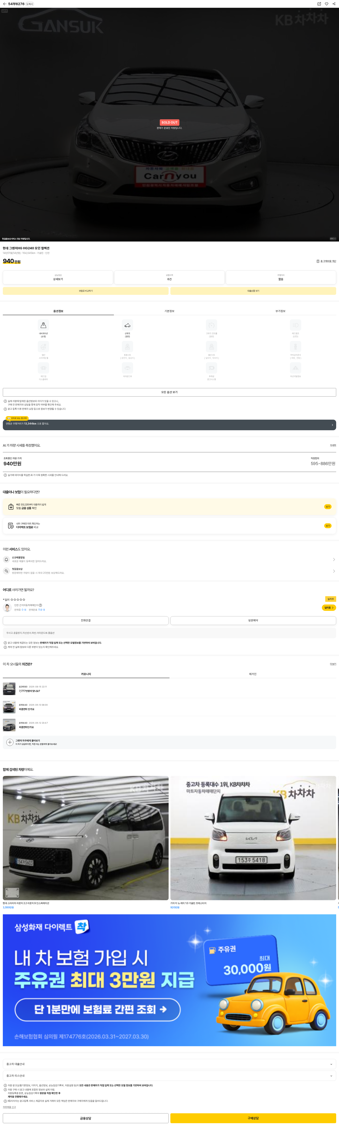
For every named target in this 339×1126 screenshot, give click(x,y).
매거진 (253, 674)
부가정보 (281, 311)
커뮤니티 (86, 674)
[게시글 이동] (169, 689)
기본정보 (169, 311)
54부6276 (20, 4)
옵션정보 (58, 311)
